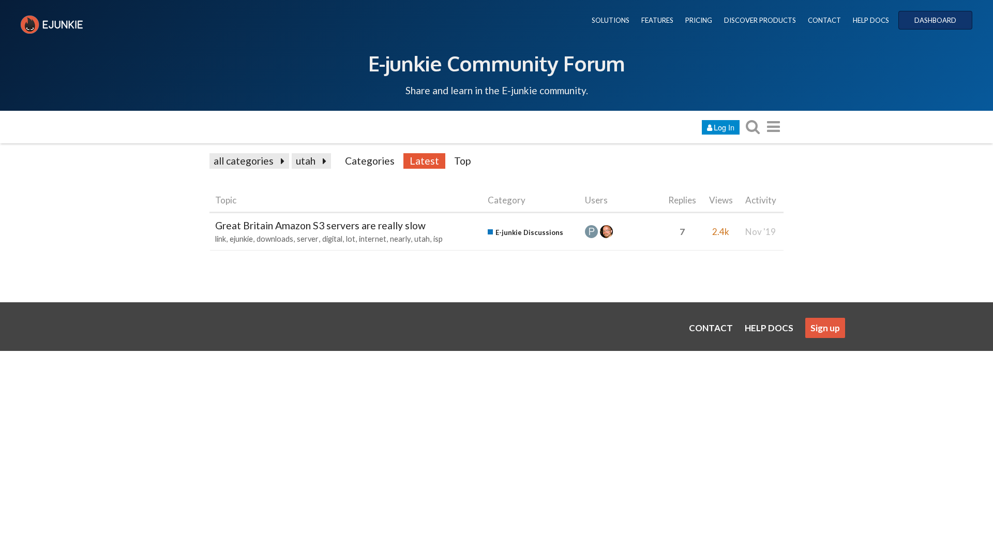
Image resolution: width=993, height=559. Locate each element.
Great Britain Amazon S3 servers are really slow (320, 225)
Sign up (825, 327)
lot (350, 238)
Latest (424, 161)
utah (305, 161)
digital (332, 238)
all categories (244, 161)
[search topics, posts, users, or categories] (752, 126)
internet (372, 238)
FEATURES (657, 20)
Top (462, 161)
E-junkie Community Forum (496, 63)
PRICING (698, 20)
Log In (724, 127)
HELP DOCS (871, 20)
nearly (400, 238)
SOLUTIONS (610, 20)
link (220, 238)
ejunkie (241, 238)
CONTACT (824, 20)
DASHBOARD (935, 20)
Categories (370, 161)
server (308, 238)
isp (438, 238)
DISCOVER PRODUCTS (760, 20)
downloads (275, 238)
